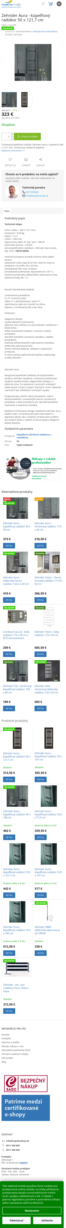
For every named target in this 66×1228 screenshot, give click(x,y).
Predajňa (6, 1038)
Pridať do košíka (29, 136)
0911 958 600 (13, 1149)
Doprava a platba (10, 1042)
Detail (9, 545)
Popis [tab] (7, 210)
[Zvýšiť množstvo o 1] (12, 135)
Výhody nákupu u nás (13, 1046)
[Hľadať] (43, 4)
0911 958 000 (13, 1145)
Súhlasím (47, 1220)
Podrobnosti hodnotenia (45, 31)
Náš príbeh (7, 1057)
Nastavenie (32, 1210)
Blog (4, 1061)
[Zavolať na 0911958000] (21, 4)
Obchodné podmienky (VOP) (16, 1050)
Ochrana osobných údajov (15, 1053)
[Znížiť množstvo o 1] (12, 138)
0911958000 (32, 192)
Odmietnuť (16, 1220)
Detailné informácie (12, 150)
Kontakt (5, 1034)
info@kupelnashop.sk (37, 195)
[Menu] (59, 4)
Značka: (13, 34)
